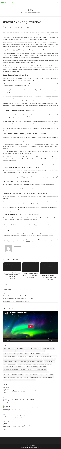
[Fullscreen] (56, 340)
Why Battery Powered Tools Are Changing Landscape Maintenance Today (18, 295)
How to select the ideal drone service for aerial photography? (25, 407)
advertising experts (35, 348)
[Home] (21, 12)
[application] (30, 326)
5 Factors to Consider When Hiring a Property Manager (30, 274)
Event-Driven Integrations (35, 361)
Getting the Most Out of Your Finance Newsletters (49, 276)
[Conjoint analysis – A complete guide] (6, 416)
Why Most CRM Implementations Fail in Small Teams (14, 293)
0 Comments (22, 391)
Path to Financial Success (27, 369)
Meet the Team (32, 445)
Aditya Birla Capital (9, 348)
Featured (29, 27)
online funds (42, 366)
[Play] (5, 340)
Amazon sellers (30, 351)
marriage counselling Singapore (42, 364)
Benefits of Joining (23, 353)
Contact (27, 445)
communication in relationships (39, 353)
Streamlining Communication (27, 379)
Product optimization (27, 372)
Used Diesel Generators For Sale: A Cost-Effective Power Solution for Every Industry (20, 303)
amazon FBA (20, 351)
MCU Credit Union (19, 366)
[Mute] (53, 340)
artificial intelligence (10, 353)
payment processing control (11, 372)
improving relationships (24, 364)
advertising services (48, 348)
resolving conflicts (9, 377)
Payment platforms (41, 369)
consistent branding (9, 356)
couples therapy (8, 358)
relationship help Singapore (33, 374)
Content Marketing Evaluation (34, 12)
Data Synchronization (49, 358)
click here (28, 240)
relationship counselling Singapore (13, 374)
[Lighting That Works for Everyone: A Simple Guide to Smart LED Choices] (6, 425)
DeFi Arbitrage (8, 361)
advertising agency (22, 348)
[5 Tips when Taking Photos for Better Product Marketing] (6, 391)
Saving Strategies (48, 377)
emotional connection (20, 361)
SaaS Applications (36, 377)
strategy (14, 379)
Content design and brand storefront (27, 356)
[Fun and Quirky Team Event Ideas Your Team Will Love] (6, 400)
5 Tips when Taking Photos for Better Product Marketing (24, 390)
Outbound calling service (11, 369)
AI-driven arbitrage (9, 351)
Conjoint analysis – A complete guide (20, 415)
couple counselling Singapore (48, 356)
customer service (36, 358)
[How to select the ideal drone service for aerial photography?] (6, 409)
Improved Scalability (9, 364)
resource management (23, 377)
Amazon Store (40, 351)
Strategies (7, 379)
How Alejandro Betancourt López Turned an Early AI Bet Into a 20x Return (18, 298)
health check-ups (49, 361)
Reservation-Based (48, 374)
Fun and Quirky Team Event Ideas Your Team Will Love (23, 399)
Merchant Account (32, 366)
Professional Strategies (41, 372)
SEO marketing (41, 39)
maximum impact (8, 366)
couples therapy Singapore (22, 358)
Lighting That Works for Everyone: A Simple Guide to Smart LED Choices (27, 425)
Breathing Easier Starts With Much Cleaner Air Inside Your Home (16, 301)
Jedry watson (8, 27)
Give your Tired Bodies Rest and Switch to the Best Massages (12, 274)
